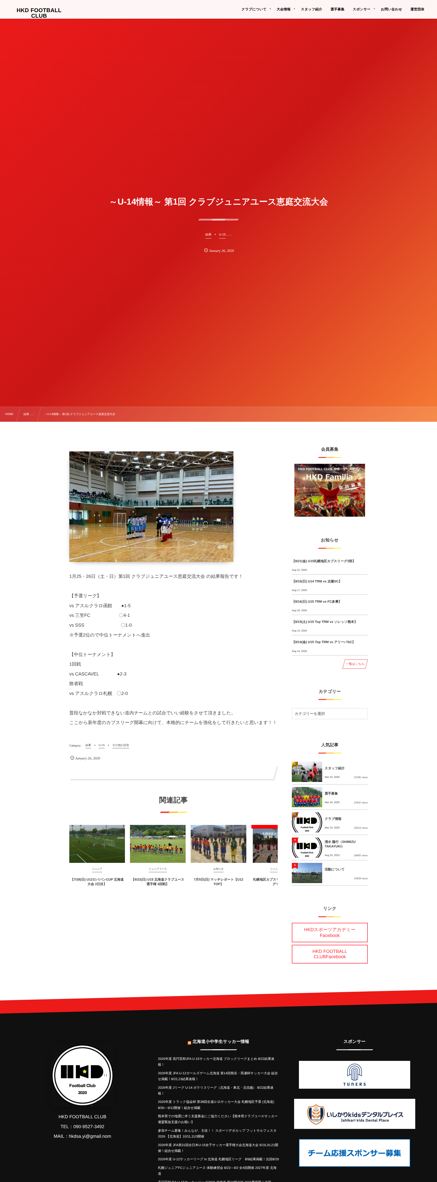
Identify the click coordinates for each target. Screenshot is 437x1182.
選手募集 (331, 793)
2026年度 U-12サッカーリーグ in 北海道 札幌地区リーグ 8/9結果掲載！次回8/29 (218, 1159)
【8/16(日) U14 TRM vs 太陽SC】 (317, 581)
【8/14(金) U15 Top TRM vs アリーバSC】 (323, 642)
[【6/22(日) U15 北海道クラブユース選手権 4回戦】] (158, 844)
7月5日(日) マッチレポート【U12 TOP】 (218, 882)
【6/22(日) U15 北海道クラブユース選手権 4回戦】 (157, 882)
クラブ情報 (333, 819)
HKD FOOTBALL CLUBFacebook (329, 954)
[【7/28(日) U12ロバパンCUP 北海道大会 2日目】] (97, 844)
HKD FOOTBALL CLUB (39, 13)
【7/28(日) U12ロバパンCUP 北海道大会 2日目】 (97, 882)
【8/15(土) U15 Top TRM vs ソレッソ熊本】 (325, 622)
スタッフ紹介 (335, 768)
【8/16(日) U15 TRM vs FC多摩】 (317, 601)
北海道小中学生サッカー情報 (220, 1041)
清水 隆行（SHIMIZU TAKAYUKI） (340, 844)
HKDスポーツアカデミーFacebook (330, 932)
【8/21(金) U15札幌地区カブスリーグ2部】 (324, 561)
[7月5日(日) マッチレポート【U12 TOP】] (218, 844)
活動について (335, 869)
